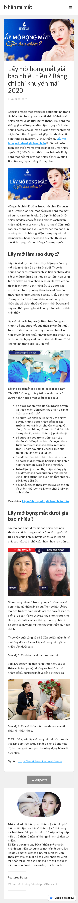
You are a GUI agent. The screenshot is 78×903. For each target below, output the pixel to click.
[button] (70, 7)
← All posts (39, 780)
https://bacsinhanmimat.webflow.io (40, 761)
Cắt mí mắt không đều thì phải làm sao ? (32, 884)
